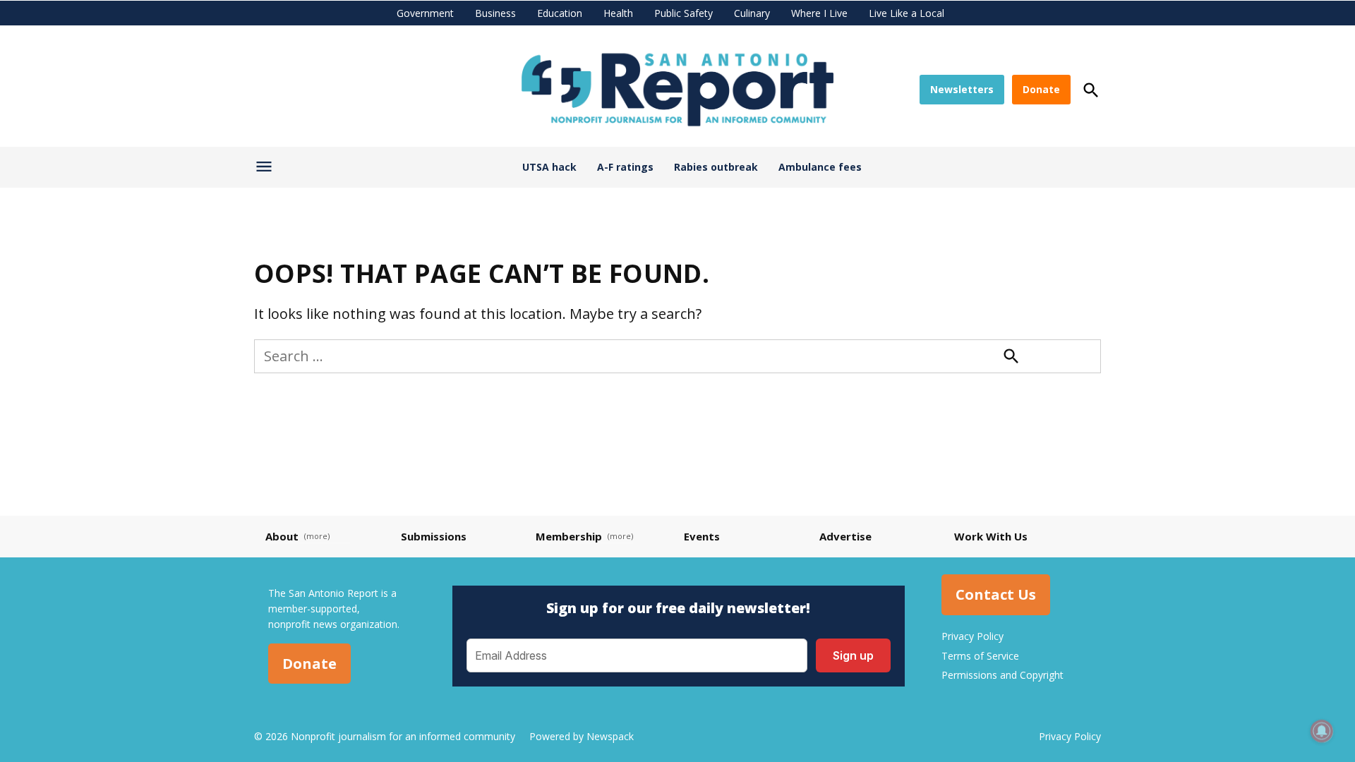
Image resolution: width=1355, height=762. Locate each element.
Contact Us (996, 595)
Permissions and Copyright (1002, 675)
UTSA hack (549, 167)
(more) (317, 536)
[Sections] (265, 170)
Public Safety (683, 13)
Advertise (845, 536)
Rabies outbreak (716, 167)
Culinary (752, 13)
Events (702, 536)
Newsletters (962, 89)
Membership (569, 536)
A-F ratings (625, 167)
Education (559, 13)
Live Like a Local (906, 13)
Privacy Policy (972, 636)
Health (618, 13)
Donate (1041, 89)
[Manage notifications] (1322, 731)
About (282, 536)
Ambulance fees (820, 167)
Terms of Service (980, 656)
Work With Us (991, 536)
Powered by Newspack (581, 736)
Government (425, 13)
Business (495, 13)
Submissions (433, 536)
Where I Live (819, 13)
